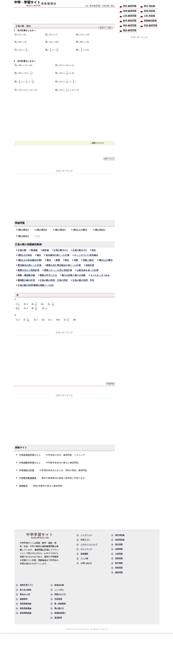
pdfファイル (109, 159)
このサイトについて (89, 544)
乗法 (49, 260)
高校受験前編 (25, 603)
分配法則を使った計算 (88, 270)
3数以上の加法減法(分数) (30, 260)
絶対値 (45, 250)
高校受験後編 (25, 613)
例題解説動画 (150, 20)
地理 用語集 (149, 11)
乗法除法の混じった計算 (29, 265)
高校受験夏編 (25, 608)
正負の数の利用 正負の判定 (54, 280)
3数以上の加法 (25, 255)
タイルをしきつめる (100, 275)
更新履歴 (84, 554)
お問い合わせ (86, 563)
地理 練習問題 (130, 11)
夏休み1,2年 (25, 594)
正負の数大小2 (79, 250)
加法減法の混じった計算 (57, 255)
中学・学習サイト (27, 2)
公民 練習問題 (130, 16)
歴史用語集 (120, 535)
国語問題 (119, 572)
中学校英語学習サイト (30, 455)
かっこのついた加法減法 (86, 255)
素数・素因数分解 (26, 275)
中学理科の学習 (26, 470)
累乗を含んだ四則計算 (28, 270)
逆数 (76, 260)
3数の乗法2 (41, 230)
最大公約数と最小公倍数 (74, 275)
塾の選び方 (59, 608)
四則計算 (90, 265)
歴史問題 (119, 544)
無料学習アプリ (26, 585)
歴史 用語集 (149, 6)
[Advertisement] (64, 193)
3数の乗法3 (60, 230)
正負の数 (22, 250)
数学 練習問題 (130, 20)
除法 (38, 236)
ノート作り (59, 590)
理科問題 (119, 568)
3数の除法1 (99, 230)
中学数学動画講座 (27, 478)
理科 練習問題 (130, 25)
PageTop (110, 384)
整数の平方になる (48, 275)
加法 (93, 250)
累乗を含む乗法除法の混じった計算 (63, 265)
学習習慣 (58, 599)
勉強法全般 (59, 585)
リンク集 (84, 558)
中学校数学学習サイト (30, 463)
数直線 (34, 250)
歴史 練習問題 (130, 6)
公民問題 (119, 554)
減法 (39, 255)
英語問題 (119, 558)
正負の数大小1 (61, 250)
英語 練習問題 (150, 25)
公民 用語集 (149, 16)
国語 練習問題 (130, 30)
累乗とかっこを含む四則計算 (58, 270)
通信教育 (58, 618)
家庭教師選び (60, 613)
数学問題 (119, 563)
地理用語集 (120, 540)
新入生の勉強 (25, 590)
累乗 (58, 260)
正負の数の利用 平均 (83, 280)
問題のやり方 (60, 594)
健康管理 (23, 599)
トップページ (86, 535)
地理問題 (119, 549)
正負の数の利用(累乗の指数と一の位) (36, 285)
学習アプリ (85, 540)
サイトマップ (86, 549)
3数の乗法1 (23, 230)
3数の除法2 (23, 236)
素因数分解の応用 (26, 280)
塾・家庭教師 (60, 603)
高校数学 (23, 486)
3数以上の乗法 (80, 230)
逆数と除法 (88, 260)
